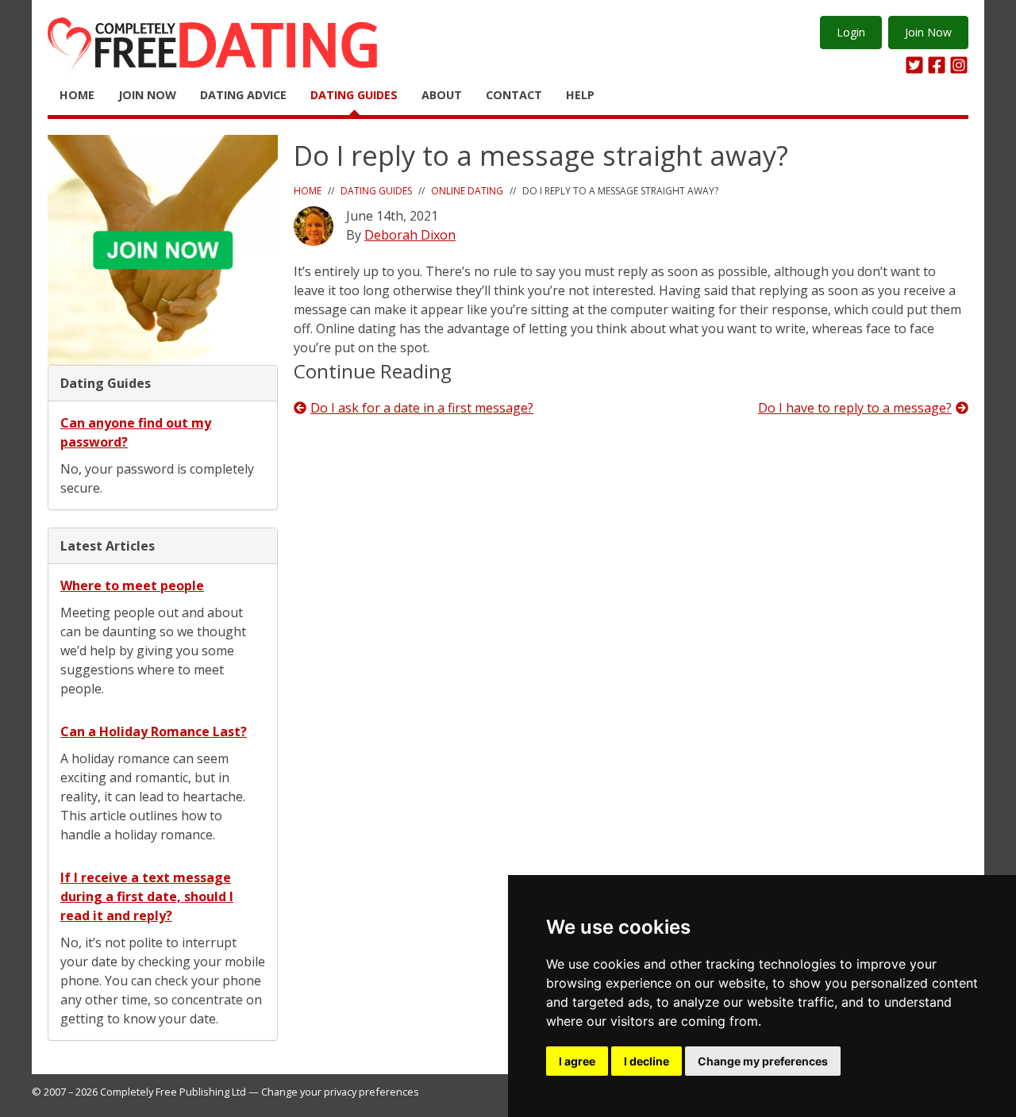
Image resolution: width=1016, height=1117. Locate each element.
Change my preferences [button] (763, 1061)
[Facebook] (936, 65)
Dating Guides (354, 94)
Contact (514, 94)
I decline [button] (646, 1061)
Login (851, 32)
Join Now (928, 32)
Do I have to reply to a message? (855, 407)
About (441, 94)
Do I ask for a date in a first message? (421, 407)
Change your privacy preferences (340, 1091)
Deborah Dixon (410, 235)
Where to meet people (132, 585)
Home (77, 94)
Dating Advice (243, 94)
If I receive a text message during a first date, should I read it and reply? (146, 896)
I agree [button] (577, 1061)
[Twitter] (914, 65)
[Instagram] (958, 65)
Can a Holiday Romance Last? (153, 731)
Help (580, 94)
